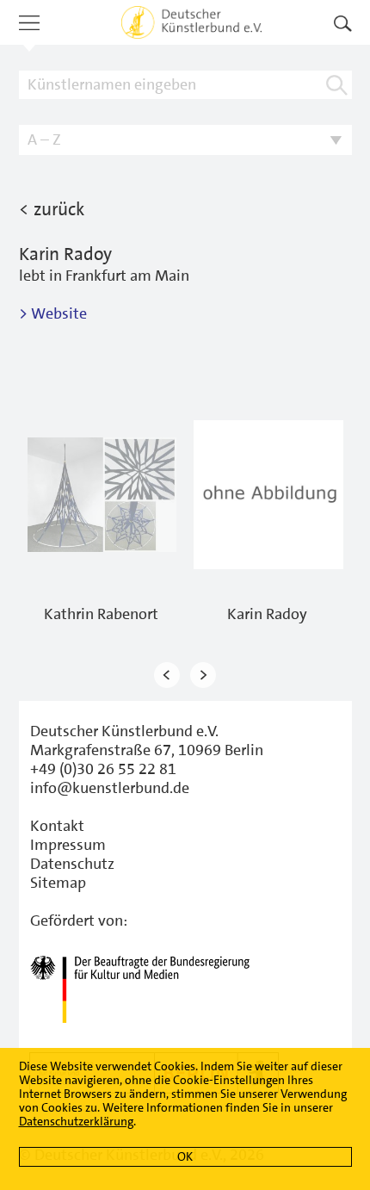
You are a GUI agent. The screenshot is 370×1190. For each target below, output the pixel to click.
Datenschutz (72, 863)
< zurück (51, 209)
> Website (53, 313)
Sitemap (58, 882)
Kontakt (57, 825)
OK (185, 1156)
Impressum (68, 844)
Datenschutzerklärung (76, 1121)
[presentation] (167, 675)
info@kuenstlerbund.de (109, 788)
